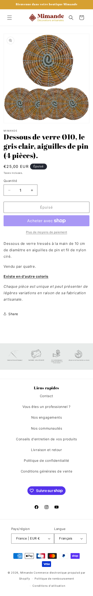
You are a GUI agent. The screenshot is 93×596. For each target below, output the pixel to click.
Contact (46, 396)
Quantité (10, 181)
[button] (9, 17)
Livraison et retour (46, 450)
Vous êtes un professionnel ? (46, 407)
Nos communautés (46, 428)
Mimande (26, 572)
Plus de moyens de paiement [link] (46, 232)
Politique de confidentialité (46, 460)
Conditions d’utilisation (48, 585)
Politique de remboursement (54, 578)
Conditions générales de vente (46, 471)
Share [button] (13, 314)
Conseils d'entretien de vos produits (46, 439)
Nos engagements (46, 417)
